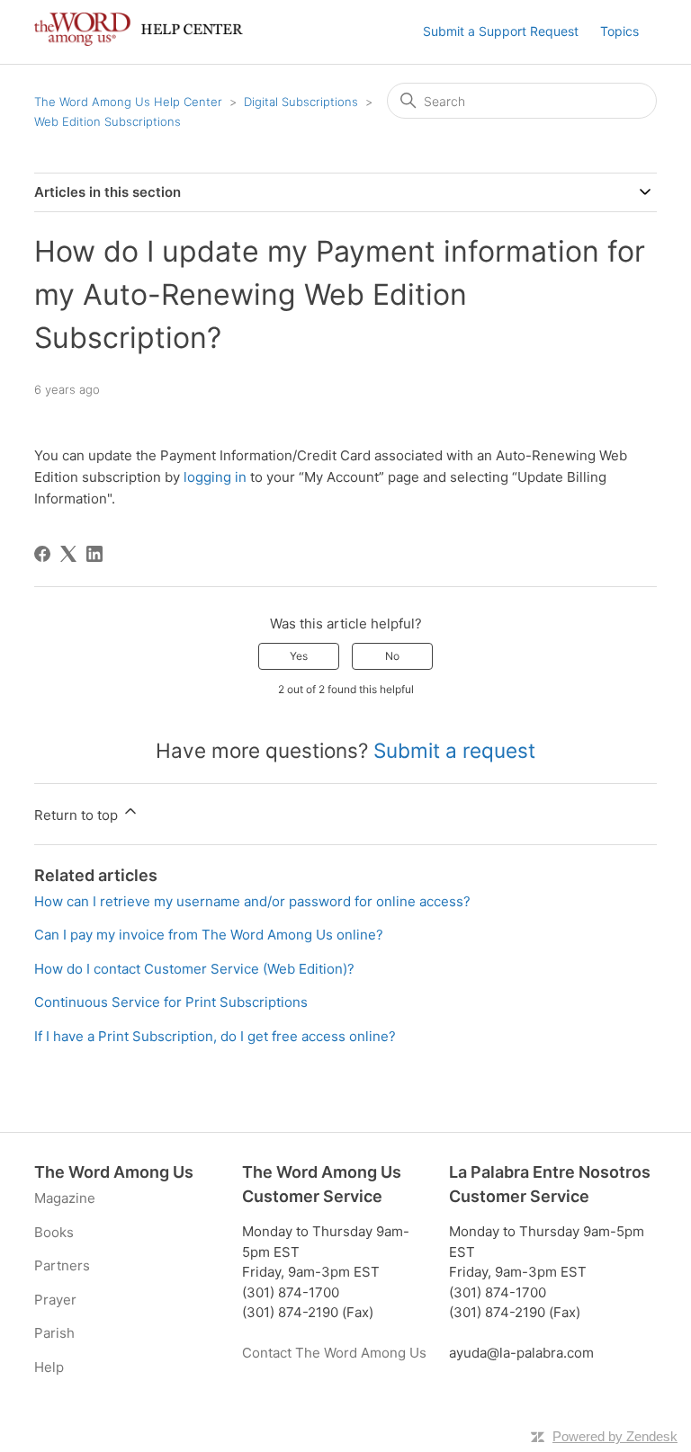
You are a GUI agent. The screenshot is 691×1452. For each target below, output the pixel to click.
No (392, 656)
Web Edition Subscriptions (107, 121)
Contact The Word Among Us (334, 1352)
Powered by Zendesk (615, 1436)
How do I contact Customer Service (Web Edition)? (194, 968)
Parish (54, 1332)
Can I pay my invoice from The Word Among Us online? (208, 934)
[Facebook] (42, 554)
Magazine (64, 1198)
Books (54, 1232)
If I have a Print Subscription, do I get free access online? (215, 1036)
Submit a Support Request (501, 31)
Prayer (55, 1299)
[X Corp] (68, 554)
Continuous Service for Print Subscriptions (171, 1002)
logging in (215, 476)
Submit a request (454, 750)
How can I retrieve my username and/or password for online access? (252, 901)
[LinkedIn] (94, 554)
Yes (299, 656)
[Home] (138, 40)
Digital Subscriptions (301, 101)
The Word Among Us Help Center (128, 101)
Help (49, 1367)
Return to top (77, 815)
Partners (62, 1265)
